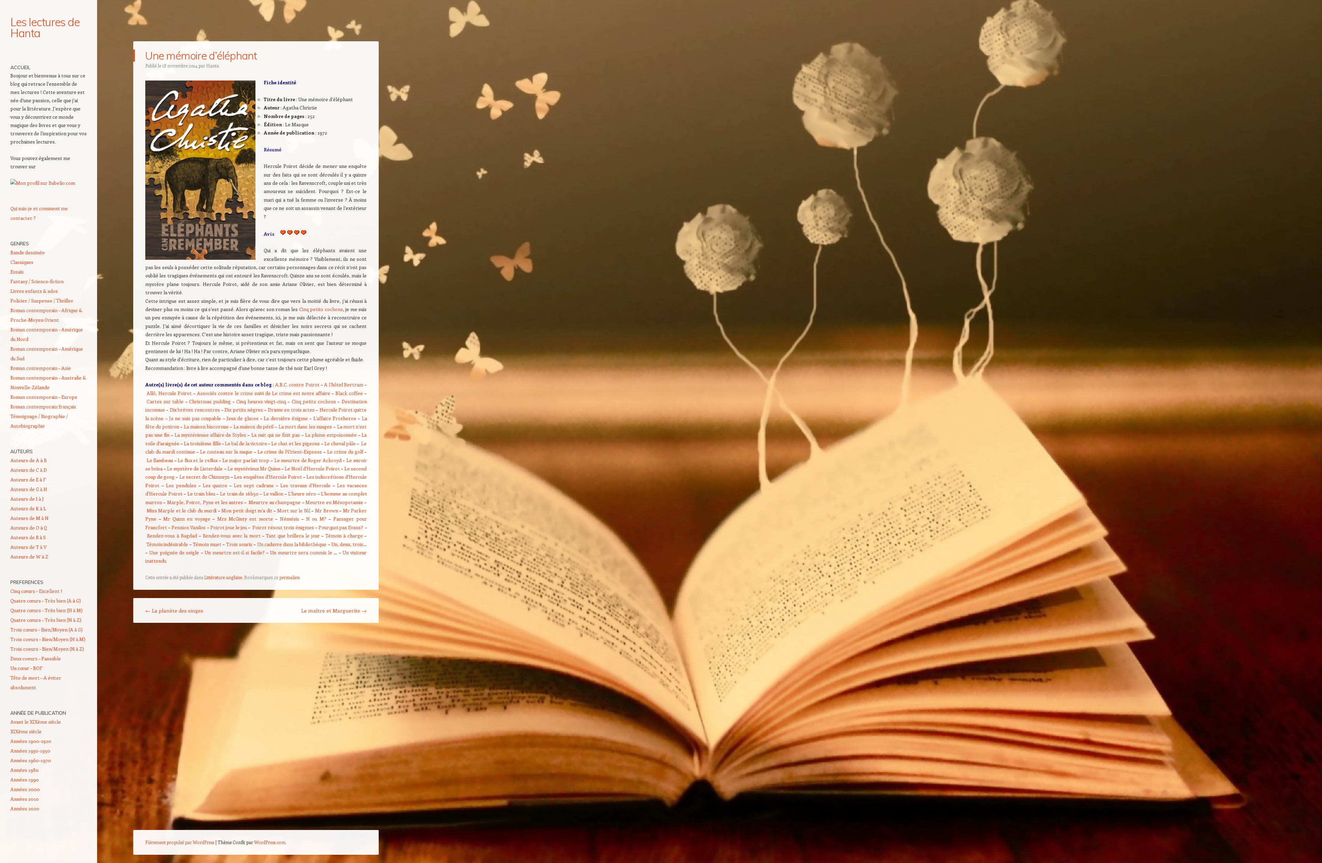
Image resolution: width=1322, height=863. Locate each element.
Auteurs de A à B (28, 460)
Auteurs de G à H (28, 489)
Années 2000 (25, 789)
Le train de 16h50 (239, 493)
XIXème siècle (26, 731)
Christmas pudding (210, 401)
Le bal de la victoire (246, 443)
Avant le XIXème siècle (35, 721)
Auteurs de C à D (28, 470)
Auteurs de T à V (28, 547)
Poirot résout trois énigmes (283, 527)
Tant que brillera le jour (293, 535)
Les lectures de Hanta (45, 27)
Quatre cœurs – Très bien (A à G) (45, 600)
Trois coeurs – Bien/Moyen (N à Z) (47, 649)
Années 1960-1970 (30, 760)
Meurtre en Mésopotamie (334, 502)
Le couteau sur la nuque (226, 451)
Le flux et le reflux (197, 460)
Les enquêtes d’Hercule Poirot (268, 476)
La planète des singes (174, 610)
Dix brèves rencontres (195, 409)
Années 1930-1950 (30, 750)
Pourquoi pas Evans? (340, 527)
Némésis (289, 518)
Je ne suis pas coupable (195, 418)
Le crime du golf (345, 451)
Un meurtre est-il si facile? (234, 552)
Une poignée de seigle (174, 552)
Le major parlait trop (246, 460)
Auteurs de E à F (28, 479)
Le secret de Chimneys (204, 476)
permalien (289, 577)
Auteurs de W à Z (29, 556)
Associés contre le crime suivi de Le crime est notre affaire (263, 393)
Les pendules (181, 485)
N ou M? (316, 518)
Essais (17, 271)
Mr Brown (326, 510)
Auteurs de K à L (28, 508)
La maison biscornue (206, 426)
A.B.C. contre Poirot (297, 384)
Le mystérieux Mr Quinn (254, 468)
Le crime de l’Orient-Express (290, 451)
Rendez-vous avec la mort (232, 535)
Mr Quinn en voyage (186, 518)
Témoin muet (207, 544)
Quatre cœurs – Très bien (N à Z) (45, 620)
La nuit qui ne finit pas (275, 435)
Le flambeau (160, 460)
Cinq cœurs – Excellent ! (36, 591)
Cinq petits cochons (321, 309)
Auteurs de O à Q (28, 527)
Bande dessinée (27, 252)
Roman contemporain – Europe (43, 397)
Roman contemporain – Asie (40, 368)
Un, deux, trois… (349, 544)
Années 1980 (24, 770)
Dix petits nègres (243, 409)
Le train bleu (201, 493)
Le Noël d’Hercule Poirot (312, 468)
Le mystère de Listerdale (195, 468)
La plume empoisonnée (331, 435)
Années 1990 (24, 779)
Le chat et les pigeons (295, 443)
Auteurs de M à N (29, 518)
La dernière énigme (286, 418)
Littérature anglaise (223, 577)
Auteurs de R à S (28, 537)
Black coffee (349, 393)
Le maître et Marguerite (334, 610)
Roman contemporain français (43, 406)
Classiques (21, 262)
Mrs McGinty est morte (245, 518)
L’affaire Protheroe (334, 418)
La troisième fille (202, 443)
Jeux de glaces (243, 418)
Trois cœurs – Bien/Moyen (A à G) (46, 629)
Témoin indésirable (167, 544)
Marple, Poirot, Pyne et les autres (205, 502)
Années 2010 (24, 799)
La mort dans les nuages (305, 426)
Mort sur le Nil (293, 510)
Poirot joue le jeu (228, 527)
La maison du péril (253, 426)
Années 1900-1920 (30, 741)
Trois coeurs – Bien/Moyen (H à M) (47, 639)
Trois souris (239, 544)
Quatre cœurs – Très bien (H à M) (46, 610)
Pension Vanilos (188, 527)
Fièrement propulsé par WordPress (179, 842)
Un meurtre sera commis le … (303, 552)
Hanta (212, 65)
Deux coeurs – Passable (35, 658)
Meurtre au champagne (275, 502)
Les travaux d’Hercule (305, 485)
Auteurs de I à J (27, 499)
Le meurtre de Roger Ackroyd (308, 460)
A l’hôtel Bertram (343, 384)
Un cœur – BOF (26, 668)
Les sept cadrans (254, 485)
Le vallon (273, 493)
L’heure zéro (302, 493)
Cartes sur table (165, 401)
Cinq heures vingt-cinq (261, 401)
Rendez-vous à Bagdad (172, 535)
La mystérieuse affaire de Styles (210, 435)
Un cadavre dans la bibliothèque (292, 544)
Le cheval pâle (340, 443)
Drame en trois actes (291, 409)
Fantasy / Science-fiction (37, 281)
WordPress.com (269, 842)
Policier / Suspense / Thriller (41, 300)
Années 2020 (24, 808)
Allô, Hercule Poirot (169, 393)
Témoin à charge (344, 535)
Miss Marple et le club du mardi (182, 510)
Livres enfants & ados (34, 291)
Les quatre (216, 485)
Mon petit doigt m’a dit (246, 510)
